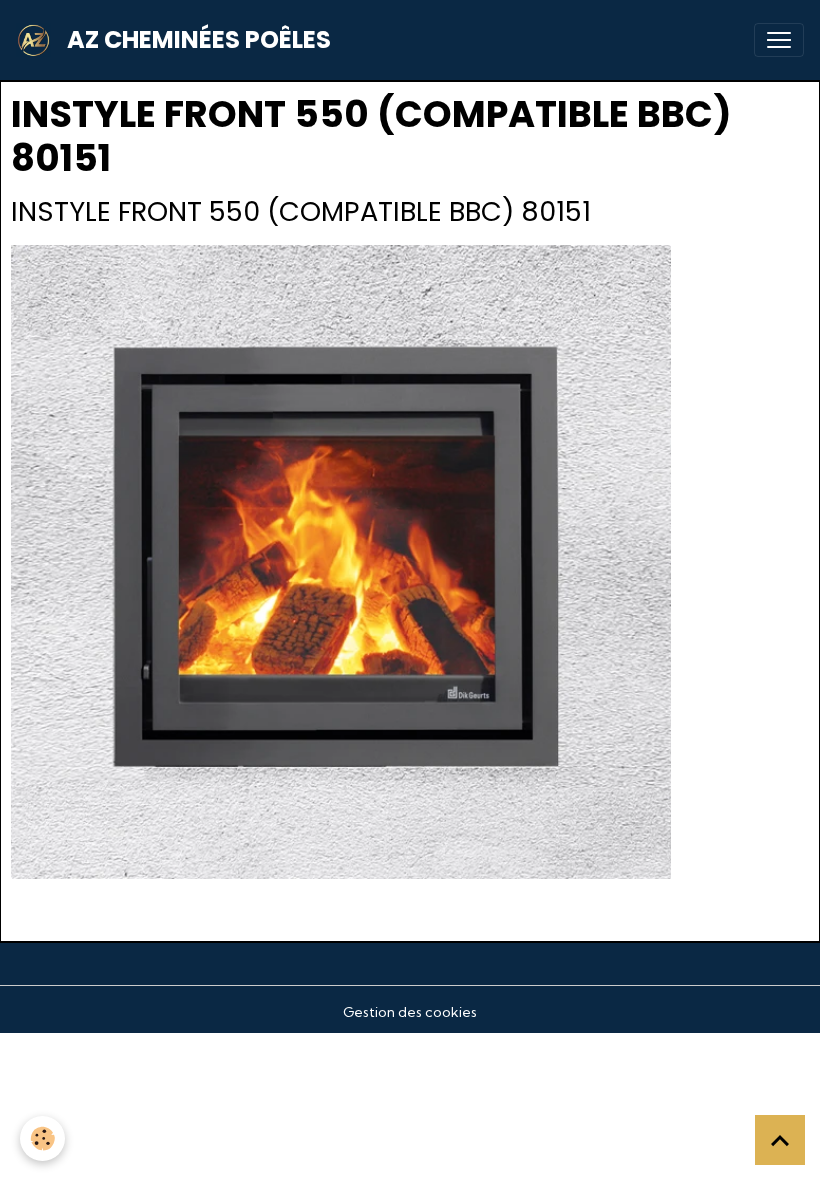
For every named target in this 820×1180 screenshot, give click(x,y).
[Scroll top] (780, 1140)
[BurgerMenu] (779, 40)
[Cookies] (42, 1138)
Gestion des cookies (410, 1012)
